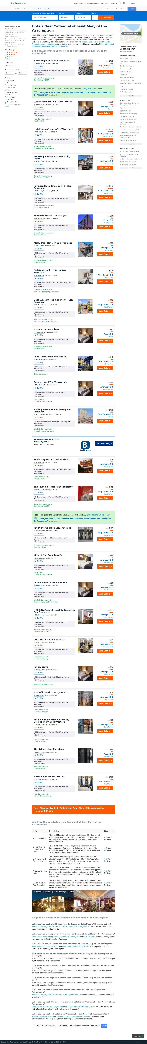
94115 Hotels (124, 165)
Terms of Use (21, 1042)
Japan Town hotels (126, 111)
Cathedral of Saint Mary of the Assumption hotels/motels (129, 104)
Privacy (29, 1042)
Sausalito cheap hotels (127, 69)
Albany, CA (123, 86)
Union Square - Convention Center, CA (130, 62)
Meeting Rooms (12, 92)
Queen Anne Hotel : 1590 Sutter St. (53, 102)
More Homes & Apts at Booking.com (47, 440)
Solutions (104, 3)
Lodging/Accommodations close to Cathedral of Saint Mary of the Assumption (16, 32)
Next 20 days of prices (11, 36)
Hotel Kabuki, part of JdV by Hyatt (53, 129)
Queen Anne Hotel (51, 946)
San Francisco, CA (126, 58)
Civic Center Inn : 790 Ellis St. (50, 357)
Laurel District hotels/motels (128, 119)
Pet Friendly (10, 80)
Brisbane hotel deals (126, 72)
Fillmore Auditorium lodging (128, 113)
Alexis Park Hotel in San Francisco (53, 243)
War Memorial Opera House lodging (131, 127)
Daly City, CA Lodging (127, 66)
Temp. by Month (10, 42)
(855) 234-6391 (61, 1042)
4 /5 (105, 837)
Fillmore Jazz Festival (127, 116)
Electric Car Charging (13, 104)
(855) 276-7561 (89, 88)
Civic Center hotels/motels (128, 140)
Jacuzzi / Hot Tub (12, 102)
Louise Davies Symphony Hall (129, 130)
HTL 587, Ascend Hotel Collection (79, 1007)
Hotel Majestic (52, 926)
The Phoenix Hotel (39, 926)
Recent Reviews (108, 68)
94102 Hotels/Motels (126, 154)
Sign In (132, 3)
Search (132, 9)
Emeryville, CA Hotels (127, 77)
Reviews (110, 109)
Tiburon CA (123, 75)
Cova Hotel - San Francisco (49, 639)
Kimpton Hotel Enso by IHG (68, 936)
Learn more (55, 292)
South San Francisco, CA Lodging (130, 83)
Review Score (109, 250)
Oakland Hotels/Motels (127, 80)
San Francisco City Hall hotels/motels (127, 123)
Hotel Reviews (108, 193)
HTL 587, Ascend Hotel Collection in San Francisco (54, 611)
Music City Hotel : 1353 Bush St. (51, 459)
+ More (7, 106)
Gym (8, 90)
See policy (54, 321)
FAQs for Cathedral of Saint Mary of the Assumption (15, 45)
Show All (131, 95)
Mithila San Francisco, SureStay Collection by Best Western (51, 721)
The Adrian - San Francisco (49, 749)
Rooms (94, 13)
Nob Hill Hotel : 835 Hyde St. (50, 692)
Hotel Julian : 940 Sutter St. (49, 777)
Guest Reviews (108, 164)
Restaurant (10, 99)
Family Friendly (12, 97)
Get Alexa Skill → (54, 95)
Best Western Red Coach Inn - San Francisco (53, 301)
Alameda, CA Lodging (126, 89)
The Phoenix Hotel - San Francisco (53, 487)
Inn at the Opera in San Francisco (52, 528)
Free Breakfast (11, 85)
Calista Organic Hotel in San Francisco (50, 271)
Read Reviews (108, 223)
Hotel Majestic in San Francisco (51, 61)
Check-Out (78, 13)
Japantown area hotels (127, 108)
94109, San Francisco (127, 159)
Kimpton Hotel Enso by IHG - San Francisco (53, 187)
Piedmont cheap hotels (127, 92)
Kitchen (9, 95)
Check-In (61, 13)
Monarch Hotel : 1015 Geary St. (51, 215)
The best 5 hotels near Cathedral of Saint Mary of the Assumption (15, 39)
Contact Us (5, 1042)
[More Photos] (85, 74)
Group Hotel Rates (91, 3)
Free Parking (11, 87)
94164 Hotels (124, 151)
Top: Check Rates (10, 29)
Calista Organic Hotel (70, 994)
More (113, 3)
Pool (8, 83)
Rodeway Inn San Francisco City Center (52, 157)
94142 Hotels (124, 162)
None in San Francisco (46, 329)
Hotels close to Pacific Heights (129, 133)
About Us (12, 1042)
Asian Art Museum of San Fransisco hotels (128, 136)
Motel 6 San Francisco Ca (48, 555)
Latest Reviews (108, 617)
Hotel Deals (78, 3)
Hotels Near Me (37, 1042)
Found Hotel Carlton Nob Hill (50, 583)
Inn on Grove (41, 667)
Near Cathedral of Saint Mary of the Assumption (45, 13)
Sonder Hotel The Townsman (50, 382)
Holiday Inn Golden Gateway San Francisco (52, 410)
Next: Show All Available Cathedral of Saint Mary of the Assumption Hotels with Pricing (69, 809)
